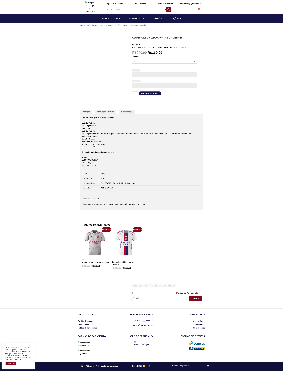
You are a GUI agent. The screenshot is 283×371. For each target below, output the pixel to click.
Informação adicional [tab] (105, 112)
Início (82, 25)
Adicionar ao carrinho (150, 93)
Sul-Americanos (135, 18)
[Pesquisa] (168, 9)
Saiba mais (17, 359)
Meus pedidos (140, 4)
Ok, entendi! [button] (11, 363)
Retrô (157, 18)
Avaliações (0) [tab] (126, 112)
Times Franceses (105, 25)
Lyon (116, 25)
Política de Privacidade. (187, 293)
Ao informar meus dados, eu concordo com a (166, 293)
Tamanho (136, 56)
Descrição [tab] (86, 112)
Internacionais (110, 18)
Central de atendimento (165, 4)
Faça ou (115, 4)
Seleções (174, 18)
